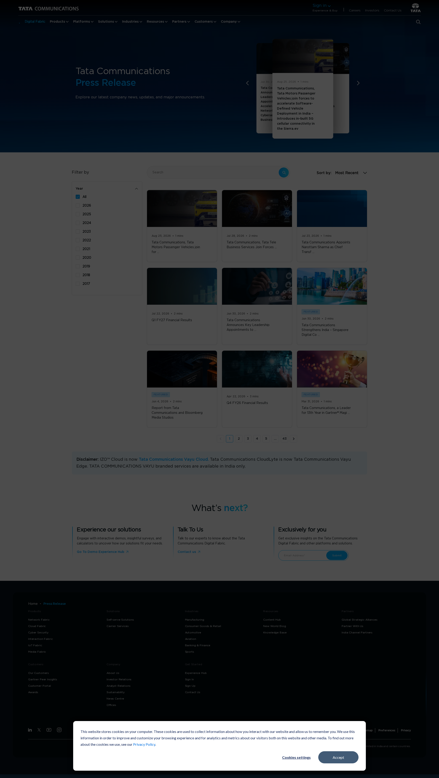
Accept (338, 757)
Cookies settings (296, 757)
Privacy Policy (144, 744)
